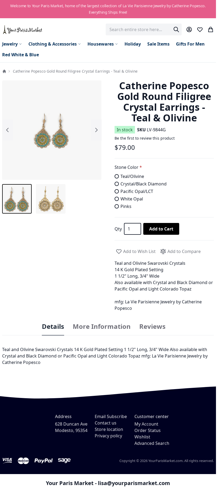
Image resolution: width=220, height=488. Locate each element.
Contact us (105, 423)
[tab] (53, 327)
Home (4, 71)
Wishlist (142, 437)
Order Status (147, 430)
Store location (109, 429)
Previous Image (7, 130)
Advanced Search (151, 443)
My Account (146, 424)
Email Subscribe (111, 416)
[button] (52, 130)
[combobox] (144, 29)
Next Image (96, 130)
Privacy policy (108, 436)
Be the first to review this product (145, 138)
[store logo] (23, 29)
